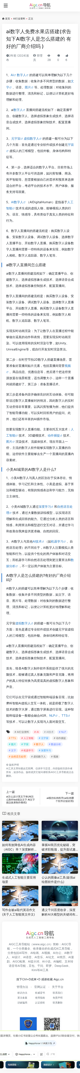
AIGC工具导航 (58, 772)
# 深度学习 (45, 750)
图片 (28, 87)
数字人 (21, 75)
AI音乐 (38, 957)
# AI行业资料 (22, 731)
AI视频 (46, 952)
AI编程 (57, 961)
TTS (65, 715)
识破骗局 (22, 1002)
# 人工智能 (27, 738)
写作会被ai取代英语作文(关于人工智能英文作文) (18, 912)
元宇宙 (16, 138)
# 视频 (54, 756)
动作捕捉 (54, 435)
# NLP (62, 731)
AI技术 (37, 541)
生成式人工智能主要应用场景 (19, 880)
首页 (7, 18)
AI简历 (61, 957)
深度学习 (45, 507)
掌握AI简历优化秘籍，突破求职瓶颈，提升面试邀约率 (58, 847)
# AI (36, 731)
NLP (52, 715)
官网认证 (40, 987)
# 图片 (12, 744)
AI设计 (16, 957)
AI (12, 75)
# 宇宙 (25, 744)
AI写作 (23, 952)
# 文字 (12, 750)
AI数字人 (17, 202)
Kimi (34, 970)
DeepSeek (62, 965)
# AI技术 (49, 731)
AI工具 (9, 768)
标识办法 (22, 992)
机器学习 (57, 541)
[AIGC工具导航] (40, 5)
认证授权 (40, 1002)
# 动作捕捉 (60, 738)
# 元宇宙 (43, 738)
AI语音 (27, 957)
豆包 (31, 965)
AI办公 (57, 952)
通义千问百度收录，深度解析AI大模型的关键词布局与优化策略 (58, 912)
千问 (40, 965)
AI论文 (50, 957)
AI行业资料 (19, 18)
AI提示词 (33, 961)
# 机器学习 (27, 750)
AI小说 (46, 961)
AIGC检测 (19, 961)
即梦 (49, 965)
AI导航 (21, 965)
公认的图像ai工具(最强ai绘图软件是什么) (58, 880)
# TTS (12, 738)
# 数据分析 (55, 744)
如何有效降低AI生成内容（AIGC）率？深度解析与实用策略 (19, 847)
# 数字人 (38, 744)
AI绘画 (34, 952)
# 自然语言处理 (17, 756)
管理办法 (22, 987)
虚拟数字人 (31, 138)
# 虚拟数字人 (38, 756)
